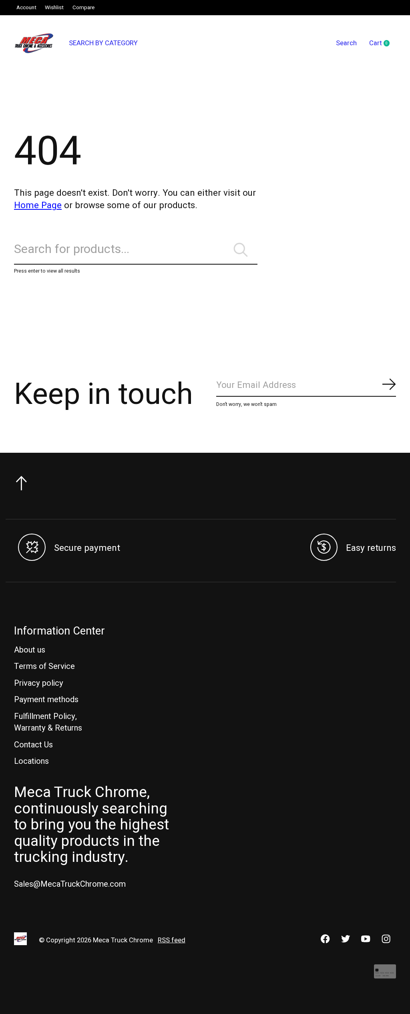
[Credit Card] (385, 975)
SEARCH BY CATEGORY (103, 43)
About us (29, 650)
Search (346, 43)
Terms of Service (44, 666)
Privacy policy (38, 683)
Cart (382, 43)
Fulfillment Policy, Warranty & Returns (48, 722)
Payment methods (46, 699)
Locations (31, 761)
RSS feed (171, 940)
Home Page (38, 205)
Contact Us (33, 745)
